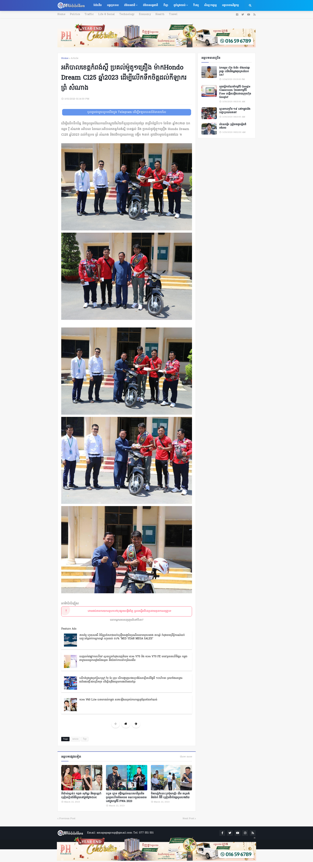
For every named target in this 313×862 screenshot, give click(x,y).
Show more (186, 756)
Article (74, 58)
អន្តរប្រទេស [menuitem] (113, 5)
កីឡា (85, 739)
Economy (145, 14)
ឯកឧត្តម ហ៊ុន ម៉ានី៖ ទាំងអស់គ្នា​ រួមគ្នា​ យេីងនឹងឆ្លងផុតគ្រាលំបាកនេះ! (234, 71)
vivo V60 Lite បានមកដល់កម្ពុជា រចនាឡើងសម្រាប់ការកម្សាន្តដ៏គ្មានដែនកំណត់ (118, 700)
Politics (75, 14)
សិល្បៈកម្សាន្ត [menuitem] (210, 5)
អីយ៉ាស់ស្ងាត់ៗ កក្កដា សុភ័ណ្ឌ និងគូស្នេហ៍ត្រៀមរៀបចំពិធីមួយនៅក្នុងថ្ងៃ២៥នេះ (81, 795)
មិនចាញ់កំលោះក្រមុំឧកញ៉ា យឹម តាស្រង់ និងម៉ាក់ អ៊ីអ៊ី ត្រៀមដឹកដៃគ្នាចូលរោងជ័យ (170, 795)
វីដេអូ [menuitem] (196, 5)
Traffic (89, 14)
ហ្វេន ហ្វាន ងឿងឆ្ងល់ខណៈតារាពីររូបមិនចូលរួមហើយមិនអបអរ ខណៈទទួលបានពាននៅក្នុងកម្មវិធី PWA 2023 (126, 797)
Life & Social (106, 14)
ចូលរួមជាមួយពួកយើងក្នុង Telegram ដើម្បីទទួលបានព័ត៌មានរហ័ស (126, 112)
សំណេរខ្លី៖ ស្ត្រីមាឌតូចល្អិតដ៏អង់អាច (232, 126)
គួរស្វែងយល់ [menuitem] (179, 5)
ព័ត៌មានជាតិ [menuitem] (129, 5)
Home (61, 14)
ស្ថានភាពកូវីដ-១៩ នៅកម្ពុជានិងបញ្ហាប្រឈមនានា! (234, 110)
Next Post (188, 818)
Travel (173, 14)
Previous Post (67, 818)
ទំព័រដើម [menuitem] (97, 5)
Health (159, 14)
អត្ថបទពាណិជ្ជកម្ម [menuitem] (230, 5)
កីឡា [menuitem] (165, 5)
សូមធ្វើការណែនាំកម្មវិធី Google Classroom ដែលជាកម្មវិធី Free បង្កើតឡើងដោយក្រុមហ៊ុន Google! (235, 92)
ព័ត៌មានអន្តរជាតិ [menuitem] (150, 5)
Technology (126, 14)
